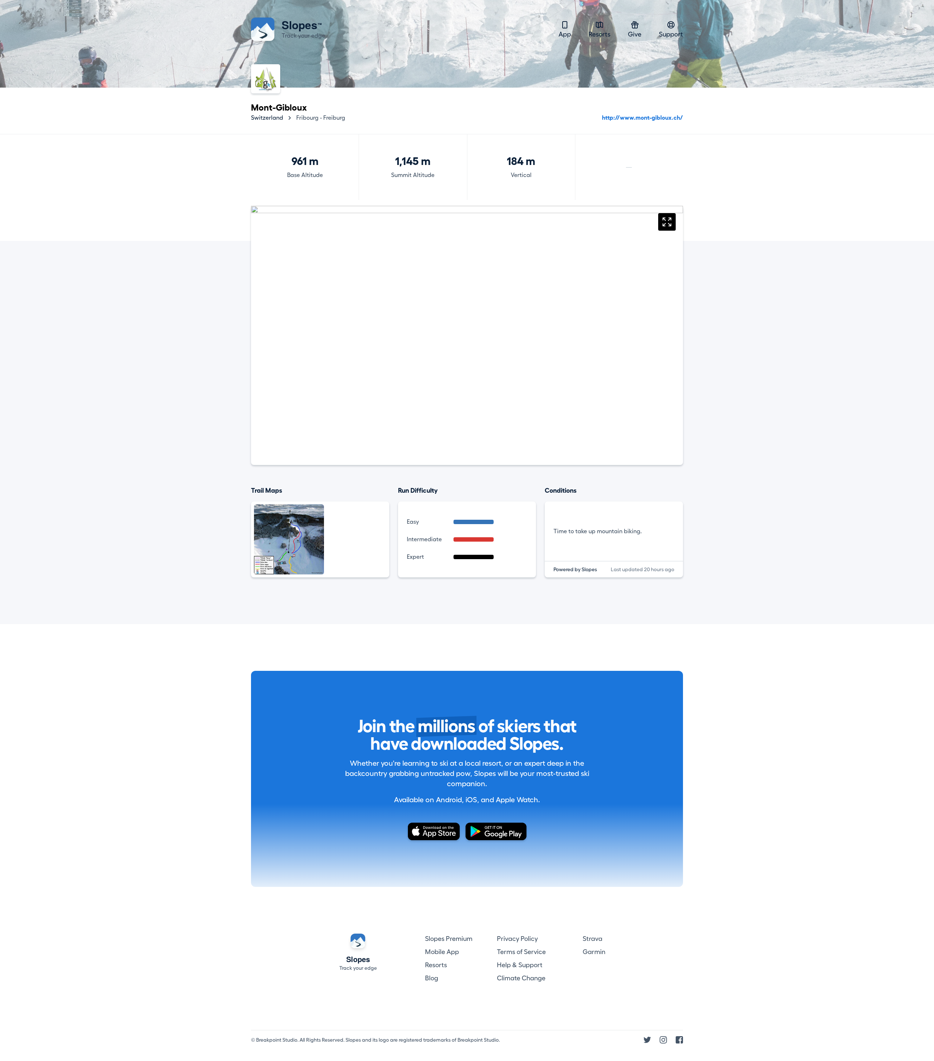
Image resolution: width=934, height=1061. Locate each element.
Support (671, 34)
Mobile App (442, 952)
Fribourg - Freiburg (320, 118)
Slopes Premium (448, 938)
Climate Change (521, 978)
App (565, 34)
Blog (431, 978)
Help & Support (520, 965)
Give (634, 34)
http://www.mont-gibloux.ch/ (642, 118)
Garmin (594, 952)
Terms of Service (521, 952)
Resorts (599, 34)
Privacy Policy (517, 938)
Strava (592, 938)
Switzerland (267, 118)
